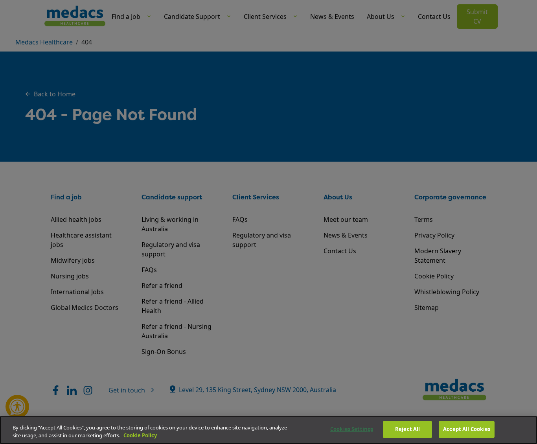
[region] (268, 430)
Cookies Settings (351, 429)
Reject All (407, 429)
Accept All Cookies (466, 429)
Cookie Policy (140, 435)
